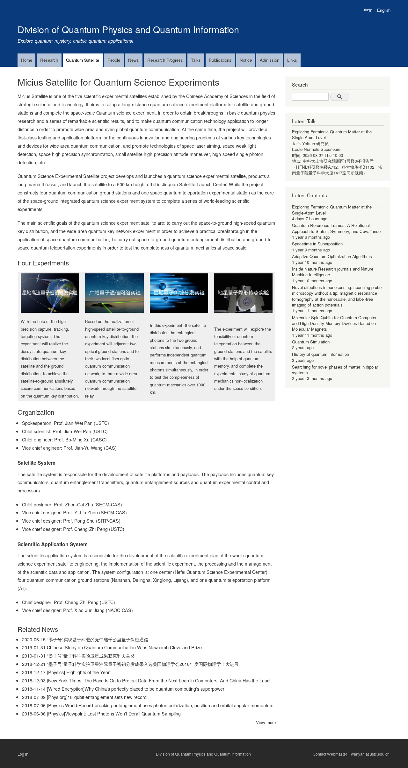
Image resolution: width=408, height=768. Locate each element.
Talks (196, 60)
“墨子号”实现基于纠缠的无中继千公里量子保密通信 (97, 639)
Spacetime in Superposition (317, 244)
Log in (23, 754)
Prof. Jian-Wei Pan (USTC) (81, 422)
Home (26, 60)
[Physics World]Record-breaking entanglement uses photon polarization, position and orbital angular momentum (160, 705)
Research (49, 60)
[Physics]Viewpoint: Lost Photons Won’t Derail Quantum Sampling (114, 713)
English (383, 10)
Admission (269, 60)
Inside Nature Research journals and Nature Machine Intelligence (332, 272)
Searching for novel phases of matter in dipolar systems (335, 370)
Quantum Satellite (82, 60)
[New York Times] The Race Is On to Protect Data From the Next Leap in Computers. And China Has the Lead (158, 680)
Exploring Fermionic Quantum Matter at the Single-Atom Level (332, 134)
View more (266, 722)
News (133, 60)
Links (292, 60)
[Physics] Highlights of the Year (78, 672)
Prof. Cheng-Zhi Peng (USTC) (93, 528)
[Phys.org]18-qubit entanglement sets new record (97, 697)
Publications (220, 60)
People (113, 60)
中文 (368, 10)
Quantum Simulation (311, 342)
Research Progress (165, 60)
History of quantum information (320, 354)
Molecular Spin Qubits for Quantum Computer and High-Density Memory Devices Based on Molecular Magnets (334, 323)
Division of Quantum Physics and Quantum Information (128, 29)
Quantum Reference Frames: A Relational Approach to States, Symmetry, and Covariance (336, 228)
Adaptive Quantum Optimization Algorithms (332, 256)
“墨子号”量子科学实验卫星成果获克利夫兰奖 (91, 655)
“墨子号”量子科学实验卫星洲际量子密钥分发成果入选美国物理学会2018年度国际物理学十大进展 (143, 663)
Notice (246, 60)
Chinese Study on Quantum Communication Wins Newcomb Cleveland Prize (124, 647)
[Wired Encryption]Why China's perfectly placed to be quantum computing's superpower (135, 688)
